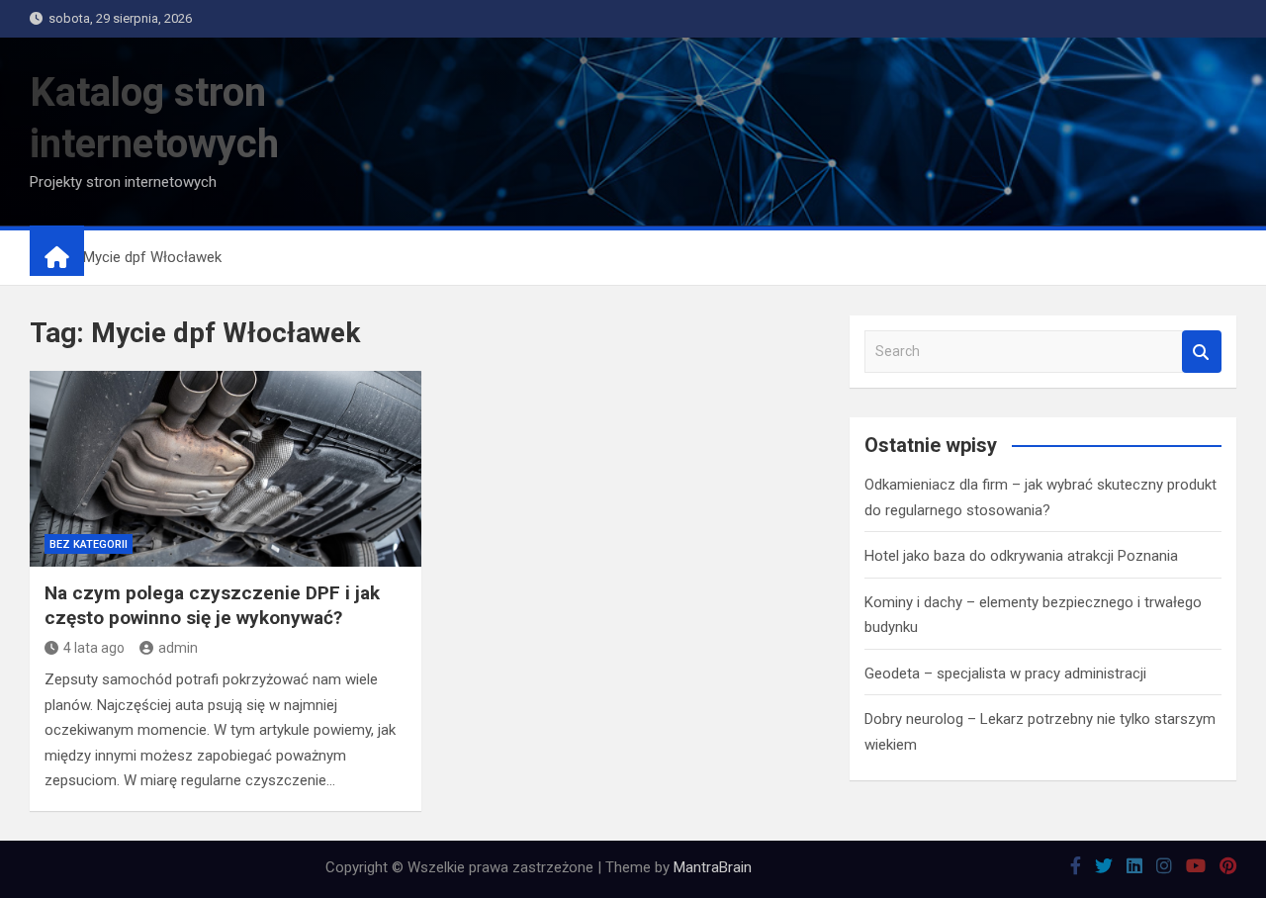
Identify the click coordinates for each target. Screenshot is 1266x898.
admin (178, 648)
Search (1201, 351)
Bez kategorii (88, 544)
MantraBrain (713, 867)
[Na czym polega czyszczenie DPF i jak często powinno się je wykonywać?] (225, 469)
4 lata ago (94, 648)
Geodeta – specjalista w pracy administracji (1005, 673)
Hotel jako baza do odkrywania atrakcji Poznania (1021, 556)
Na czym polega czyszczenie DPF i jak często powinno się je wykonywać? (212, 605)
